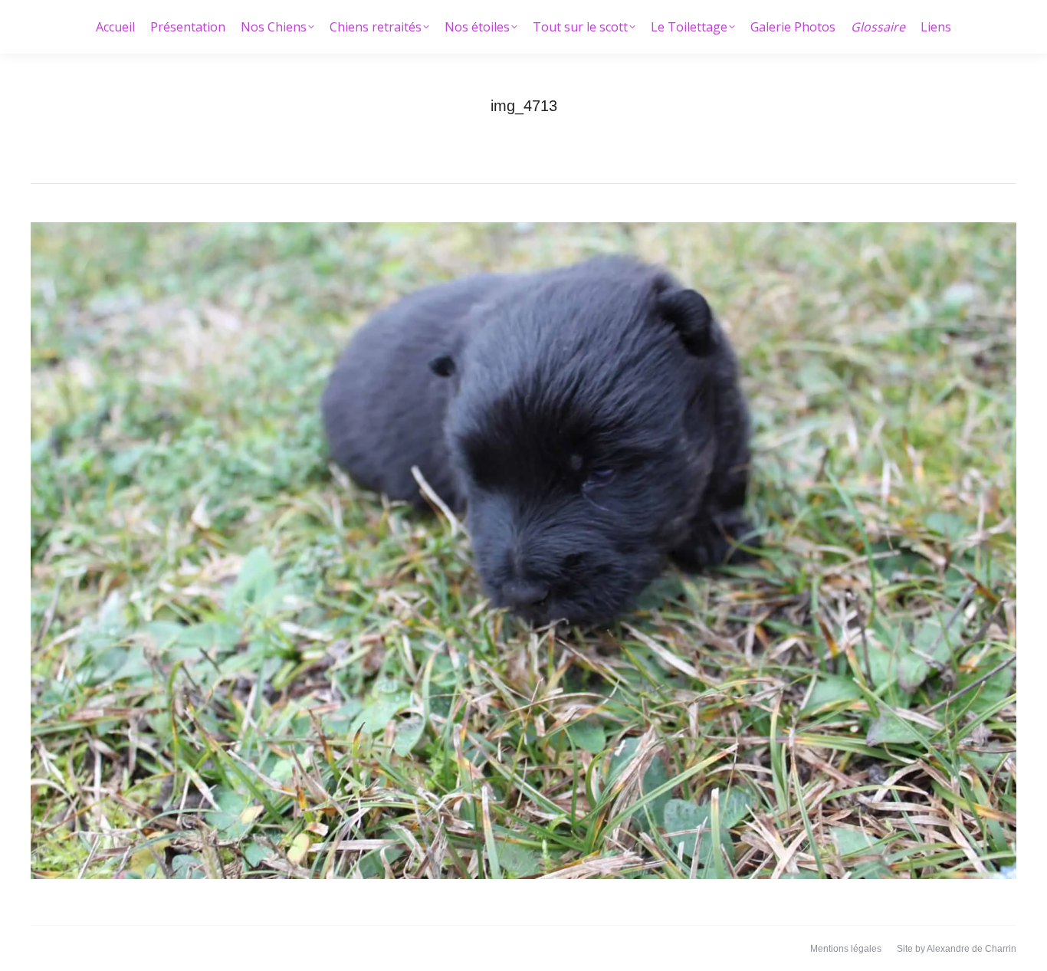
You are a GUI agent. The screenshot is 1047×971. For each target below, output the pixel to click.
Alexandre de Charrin (971, 948)
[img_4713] (523, 550)
